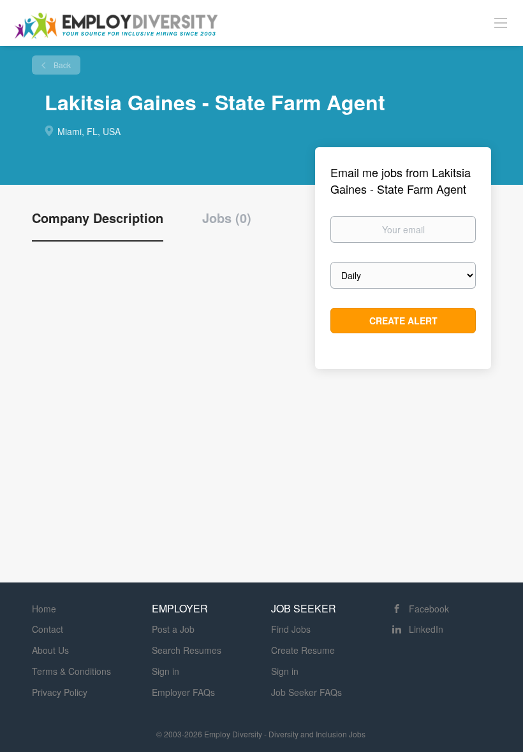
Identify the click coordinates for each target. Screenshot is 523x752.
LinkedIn (426, 629)
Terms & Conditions (71, 671)
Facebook (429, 608)
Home (44, 608)
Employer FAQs (183, 692)
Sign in (165, 671)
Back (61, 64)
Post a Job (173, 629)
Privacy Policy (59, 692)
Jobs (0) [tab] (226, 218)
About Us (50, 650)
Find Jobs (291, 629)
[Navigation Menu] (500, 22)
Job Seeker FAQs (306, 692)
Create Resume (303, 650)
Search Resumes (186, 650)
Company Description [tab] (97, 218)
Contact (47, 629)
